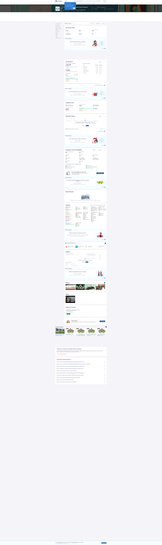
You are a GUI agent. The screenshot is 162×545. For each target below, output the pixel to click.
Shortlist (103, 23)
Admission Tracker (81, 3)
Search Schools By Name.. (78, 1)
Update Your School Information (102, 7)
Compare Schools (88, 3)
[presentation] (104, 243)
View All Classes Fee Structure (99, 85)
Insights (56, 33)
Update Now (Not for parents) (62, 354)
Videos (56, 36)
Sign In (105, 1)
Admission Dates (58, 27)
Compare (92, 23)
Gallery (56, 35)
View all (103, 48)
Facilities (56, 32)
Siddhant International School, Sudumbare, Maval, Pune (59, 335)
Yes (74, 93)
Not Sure (80, 93)
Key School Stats (58, 23)
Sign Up (84, 125)
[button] (102, 61)
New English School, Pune (69, 334)
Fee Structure (57, 24)
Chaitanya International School (102, 246)
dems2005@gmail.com (70, 311)
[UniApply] (58, 1)
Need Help (102, 321)
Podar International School (81, 246)
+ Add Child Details (100, 173)
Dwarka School (90, 246)
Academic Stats (57, 26)
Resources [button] (93, 3)
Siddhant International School (72, 246)
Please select (70, 23)
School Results (57, 31)
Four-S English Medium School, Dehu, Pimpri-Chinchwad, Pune (80, 335)
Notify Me (97, 23)
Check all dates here (101, 131)
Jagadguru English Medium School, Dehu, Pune (101, 335)
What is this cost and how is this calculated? (71, 71)
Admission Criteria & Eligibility (58, 29)
